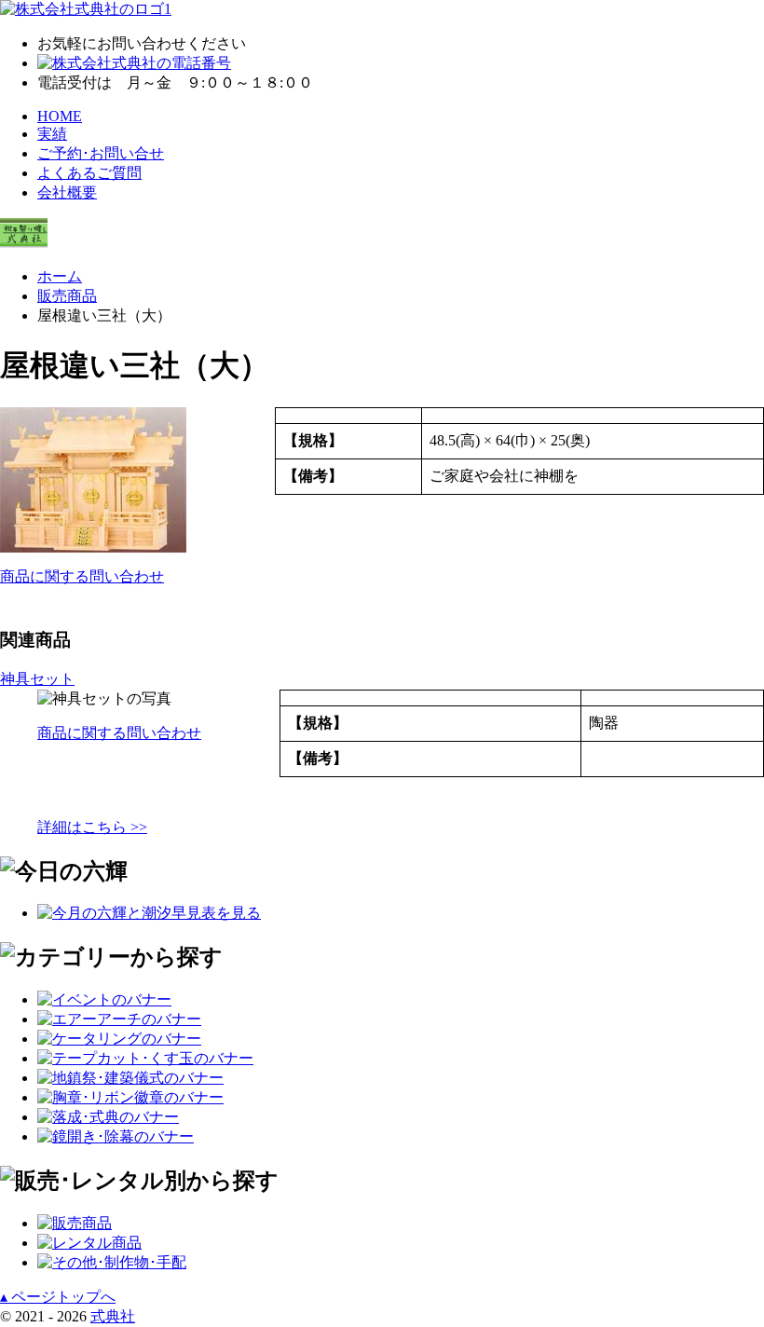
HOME (59, 116)
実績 (52, 134)
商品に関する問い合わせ (82, 576)
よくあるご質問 (89, 173)
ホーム (59, 276)
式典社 (112, 1316)
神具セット (37, 679)
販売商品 (67, 296)
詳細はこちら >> (92, 827)
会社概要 (67, 192)
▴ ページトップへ (58, 1297)
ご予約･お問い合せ (100, 153)
